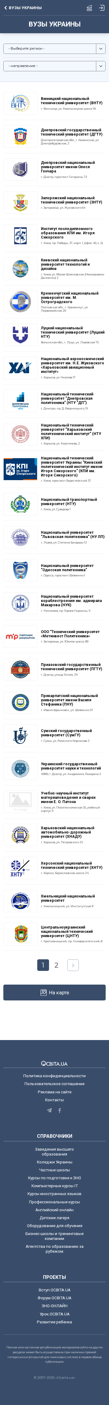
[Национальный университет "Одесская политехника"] (20, 570)
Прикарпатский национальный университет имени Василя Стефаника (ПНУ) (69, 700)
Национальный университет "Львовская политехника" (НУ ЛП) (72, 534)
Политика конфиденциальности (54, 1075)
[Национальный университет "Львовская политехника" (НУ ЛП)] (20, 537)
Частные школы (54, 1169)
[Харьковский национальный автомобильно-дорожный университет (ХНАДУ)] (20, 834)
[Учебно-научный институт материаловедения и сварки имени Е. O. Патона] (20, 801)
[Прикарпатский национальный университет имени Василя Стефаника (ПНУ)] (20, 702)
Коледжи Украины (54, 1161)
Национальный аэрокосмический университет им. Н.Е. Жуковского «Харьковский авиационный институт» (72, 365)
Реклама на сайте (54, 1091)
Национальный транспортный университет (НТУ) (69, 501)
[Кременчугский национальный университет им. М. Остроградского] (20, 301)
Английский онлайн (54, 1209)
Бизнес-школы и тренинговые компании (54, 1236)
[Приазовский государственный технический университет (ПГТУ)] (20, 669)
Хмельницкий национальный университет (68, 898)
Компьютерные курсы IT (54, 1185)
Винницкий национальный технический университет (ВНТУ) (71, 101)
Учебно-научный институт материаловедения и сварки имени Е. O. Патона (68, 797)
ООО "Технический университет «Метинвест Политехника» (70, 634)
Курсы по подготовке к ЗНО (54, 1177)
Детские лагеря (54, 1217)
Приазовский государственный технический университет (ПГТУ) (71, 667)
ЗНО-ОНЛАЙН (55, 1305)
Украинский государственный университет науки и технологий (71, 766)
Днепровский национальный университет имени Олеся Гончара (68, 167)
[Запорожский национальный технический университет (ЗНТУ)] (20, 202)
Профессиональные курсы (54, 1201)
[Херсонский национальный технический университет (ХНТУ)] (20, 867)
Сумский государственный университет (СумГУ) (66, 733)
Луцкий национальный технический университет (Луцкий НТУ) (72, 332)
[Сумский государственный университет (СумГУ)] (20, 735)
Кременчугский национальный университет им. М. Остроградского (69, 297)
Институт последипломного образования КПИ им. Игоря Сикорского (68, 233)
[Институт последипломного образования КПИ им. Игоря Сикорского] (20, 235)
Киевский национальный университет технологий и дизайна (65, 264)
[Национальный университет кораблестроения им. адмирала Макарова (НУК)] (20, 603)
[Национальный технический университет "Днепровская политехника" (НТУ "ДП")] (20, 400)
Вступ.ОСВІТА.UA (55, 1289)
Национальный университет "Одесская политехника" (67, 568)
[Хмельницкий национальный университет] (20, 900)
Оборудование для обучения (54, 1225)
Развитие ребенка (54, 1321)
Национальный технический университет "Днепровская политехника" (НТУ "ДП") (67, 398)
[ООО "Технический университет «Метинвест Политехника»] (20, 636)
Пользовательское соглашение (54, 1083)
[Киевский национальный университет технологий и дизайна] (20, 268)
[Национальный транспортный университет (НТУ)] (20, 503)
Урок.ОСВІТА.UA (55, 1313)
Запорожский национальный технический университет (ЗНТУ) (71, 200)
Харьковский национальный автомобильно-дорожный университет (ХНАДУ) (67, 832)
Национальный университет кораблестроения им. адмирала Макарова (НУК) (71, 600)
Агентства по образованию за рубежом (55, 1249)
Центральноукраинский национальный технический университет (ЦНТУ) (67, 931)
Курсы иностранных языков (54, 1193)
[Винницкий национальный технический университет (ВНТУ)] (20, 103)
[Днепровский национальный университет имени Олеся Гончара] (20, 169)
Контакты (54, 1099)
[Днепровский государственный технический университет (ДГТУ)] (20, 136)
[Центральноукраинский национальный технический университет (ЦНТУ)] (20, 933)
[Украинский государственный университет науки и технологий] (20, 768)
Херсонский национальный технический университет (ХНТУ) (71, 865)
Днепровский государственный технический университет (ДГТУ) (71, 132)
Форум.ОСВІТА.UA (54, 1297)
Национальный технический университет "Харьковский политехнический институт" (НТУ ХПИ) (71, 431)
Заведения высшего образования (54, 1151)
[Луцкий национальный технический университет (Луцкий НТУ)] (20, 334)
